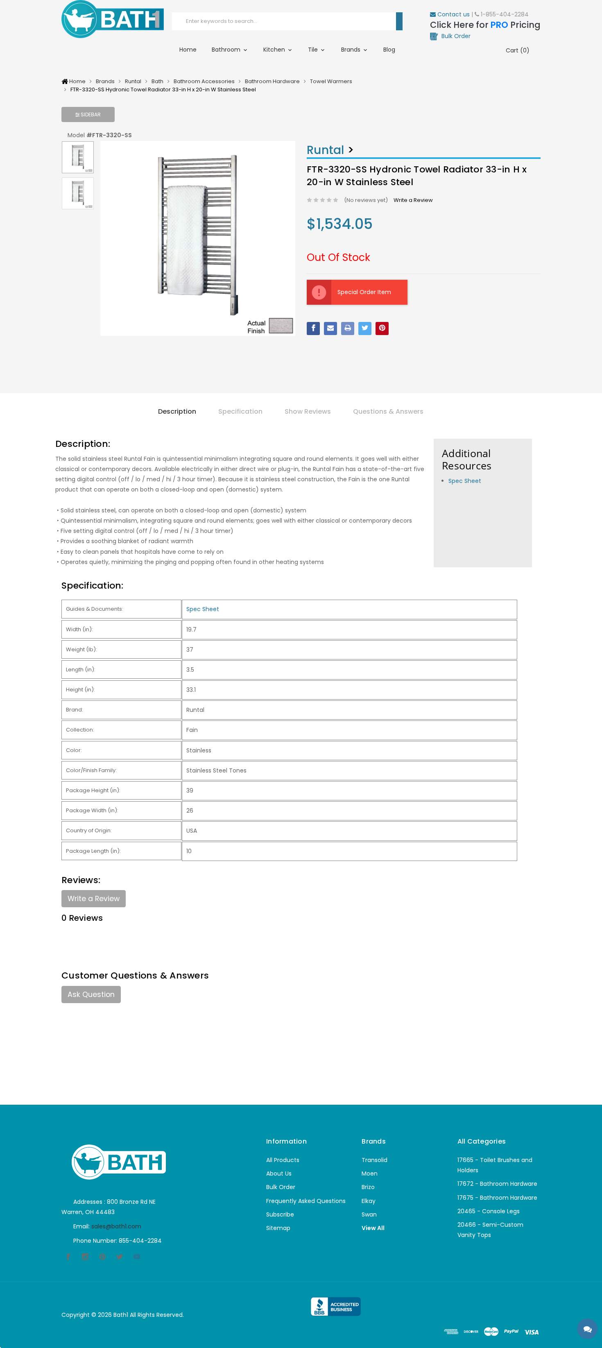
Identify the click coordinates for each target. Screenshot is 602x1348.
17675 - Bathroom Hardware (497, 1198)
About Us (279, 1173)
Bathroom (227, 49)
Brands (351, 49)
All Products (282, 1160)
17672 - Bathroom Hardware (497, 1184)
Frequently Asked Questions (306, 1201)
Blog (389, 49)
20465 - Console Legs (488, 1211)
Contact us (453, 14)
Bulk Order (280, 1187)
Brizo (368, 1187)
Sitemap (278, 1228)
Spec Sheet (464, 481)
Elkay (369, 1201)
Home (188, 49)
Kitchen (275, 49)
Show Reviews (308, 411)
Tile (313, 49)
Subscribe (280, 1214)
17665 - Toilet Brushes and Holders (494, 1165)
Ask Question (91, 994)
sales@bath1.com (116, 1226)
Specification (240, 411)
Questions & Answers (388, 411)
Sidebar (90, 114)
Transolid (374, 1160)
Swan (369, 1214)
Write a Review (413, 200)
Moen (370, 1173)
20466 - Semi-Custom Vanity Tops (490, 1230)
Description (177, 411)
